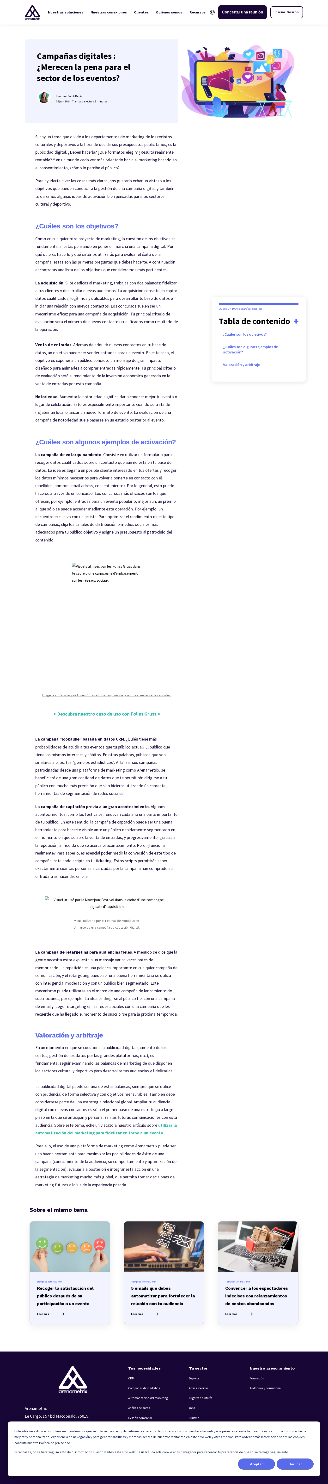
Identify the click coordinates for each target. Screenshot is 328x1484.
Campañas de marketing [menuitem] (144, 1388)
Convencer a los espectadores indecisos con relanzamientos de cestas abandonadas (256, 1296)
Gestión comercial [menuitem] (140, 1418)
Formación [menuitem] (257, 1378)
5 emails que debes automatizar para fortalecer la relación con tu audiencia (163, 1296)
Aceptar (256, 1464)
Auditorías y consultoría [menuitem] (265, 1388)
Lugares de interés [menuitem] (200, 1398)
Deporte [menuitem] (194, 1378)
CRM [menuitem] (131, 1378)
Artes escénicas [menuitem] (198, 1388)
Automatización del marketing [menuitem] (148, 1398)
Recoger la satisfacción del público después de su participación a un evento (65, 1296)
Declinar (295, 1464)
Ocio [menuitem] (192, 1408)
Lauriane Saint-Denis (69, 96)
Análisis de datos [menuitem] (139, 1408)
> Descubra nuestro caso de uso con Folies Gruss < (107, 714)
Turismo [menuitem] (194, 1418)
